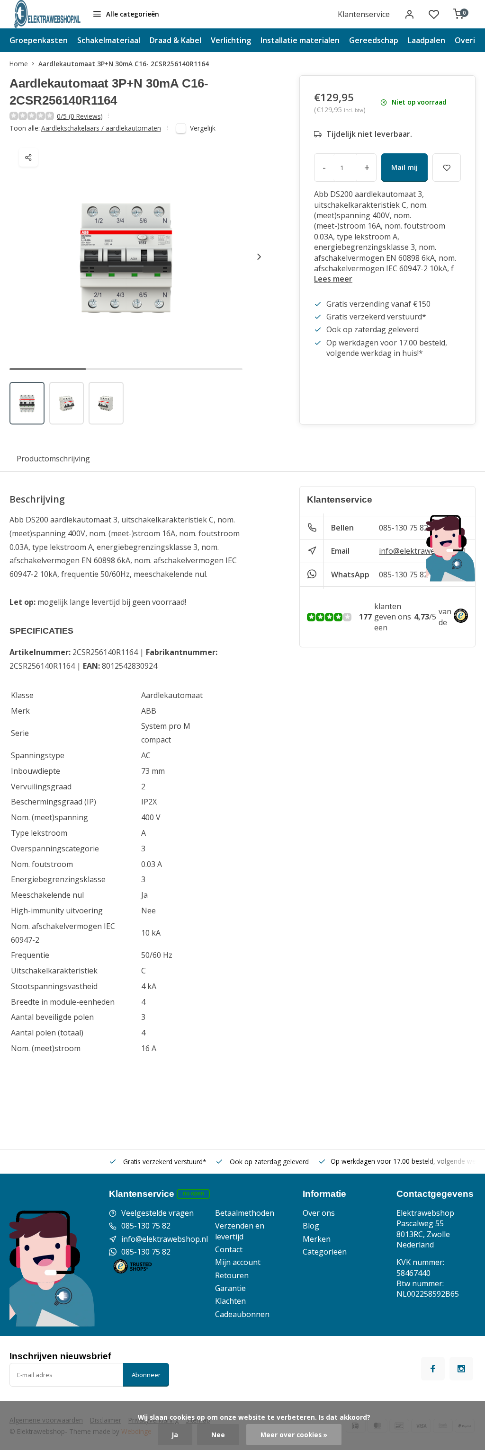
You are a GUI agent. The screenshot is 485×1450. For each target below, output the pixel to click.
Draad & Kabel (175, 40)
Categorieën (325, 1252)
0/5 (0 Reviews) (80, 116)
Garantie (230, 1288)
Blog (311, 1225)
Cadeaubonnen (242, 1314)
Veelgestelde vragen (157, 1213)
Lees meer (333, 279)
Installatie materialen (300, 40)
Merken (317, 1239)
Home (18, 63)
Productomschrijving (53, 458)
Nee (218, 1434)
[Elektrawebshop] (47, 14)
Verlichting (231, 40)
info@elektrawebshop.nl (422, 551)
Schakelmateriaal (108, 40)
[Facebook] (433, 1368)
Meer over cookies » (293, 1434)
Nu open (193, 1193)
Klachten (230, 1301)
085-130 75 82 (403, 527)
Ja (175, 1434)
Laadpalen (426, 40)
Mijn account (237, 1262)
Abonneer (146, 1374)
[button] (259, 256)
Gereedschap (373, 40)
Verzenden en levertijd (239, 1230)
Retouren (232, 1275)
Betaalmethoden (244, 1213)
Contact (228, 1249)
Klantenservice (364, 14)
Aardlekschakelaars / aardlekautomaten (101, 128)
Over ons (319, 1213)
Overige (470, 40)
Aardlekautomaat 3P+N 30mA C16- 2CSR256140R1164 (123, 63)
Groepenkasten (38, 40)
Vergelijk (203, 128)
